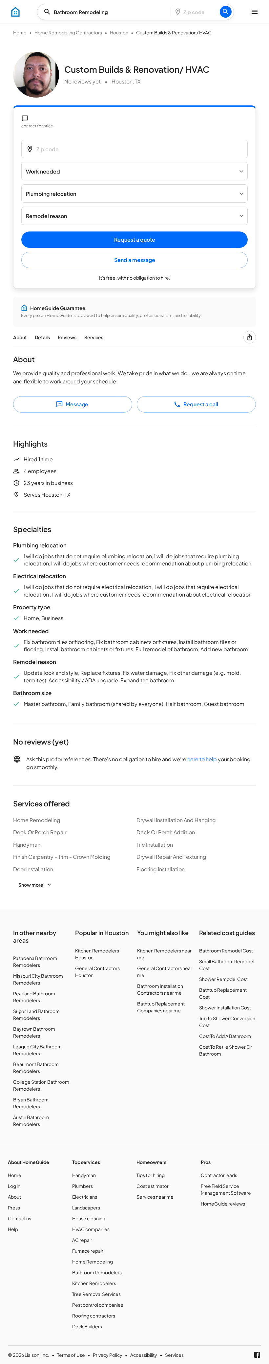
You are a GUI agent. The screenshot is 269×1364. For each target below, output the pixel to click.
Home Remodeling (92, 1261)
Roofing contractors (93, 1315)
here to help (202, 759)
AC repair (82, 1240)
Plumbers (82, 1186)
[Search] (226, 12)
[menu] (15, 12)
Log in (14, 1186)
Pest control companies (97, 1305)
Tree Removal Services (96, 1294)
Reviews (67, 337)
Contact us (19, 1218)
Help (13, 1229)
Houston (119, 32)
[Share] (249, 337)
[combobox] (106, 12)
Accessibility (143, 1355)
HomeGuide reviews (223, 1204)
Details (42, 337)
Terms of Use (71, 1355)
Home (20, 32)
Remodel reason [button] (46, 215)
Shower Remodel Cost (223, 979)
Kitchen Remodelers (94, 1283)
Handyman (84, 1175)
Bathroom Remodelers (97, 1272)
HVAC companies (91, 1229)
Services (93, 337)
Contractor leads (219, 1175)
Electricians (84, 1197)
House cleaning (88, 1218)
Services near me (155, 1197)
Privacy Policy (107, 1355)
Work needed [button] (43, 171)
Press (14, 1207)
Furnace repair (87, 1251)
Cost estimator (152, 1186)
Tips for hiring (150, 1175)
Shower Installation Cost (225, 1007)
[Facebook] (257, 1355)
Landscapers (86, 1207)
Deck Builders (87, 1326)
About (20, 337)
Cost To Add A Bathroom (225, 1036)
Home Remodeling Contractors (68, 32)
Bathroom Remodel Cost (226, 950)
